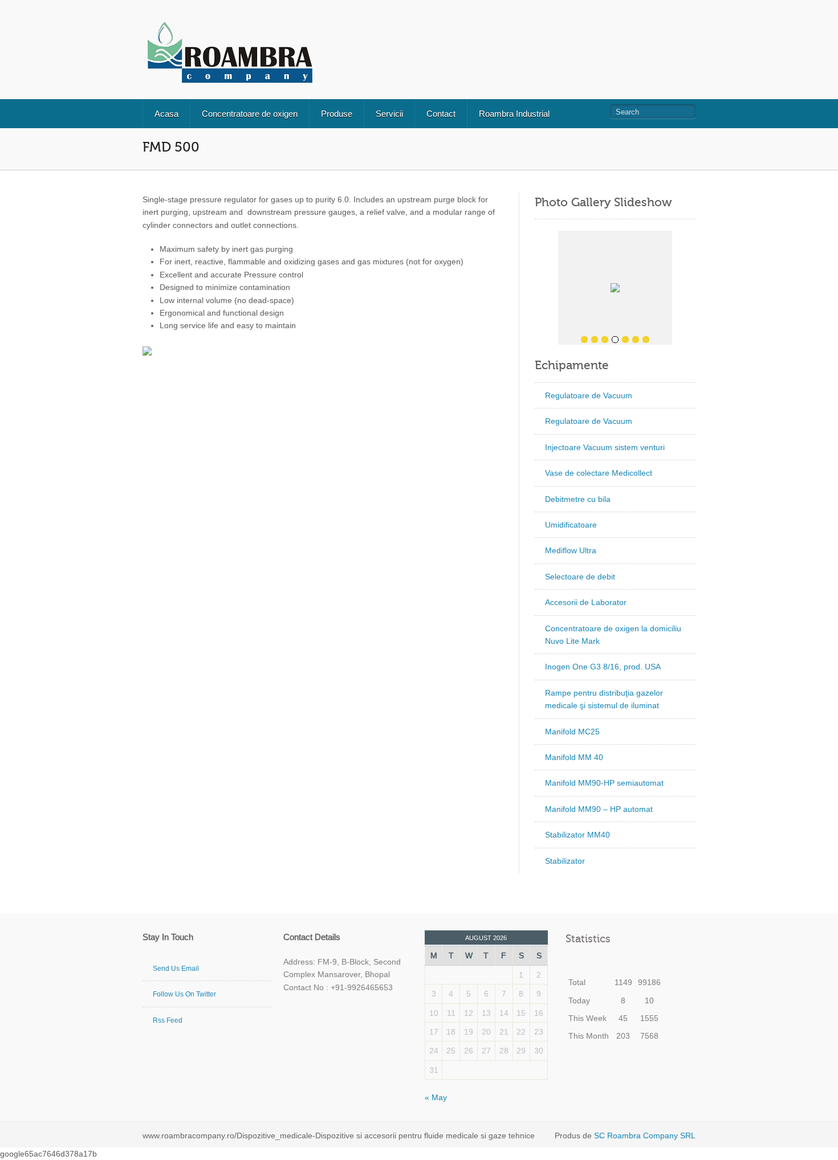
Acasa (166, 114)
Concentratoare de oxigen (250, 114)
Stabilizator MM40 (577, 834)
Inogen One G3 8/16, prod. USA (603, 666)
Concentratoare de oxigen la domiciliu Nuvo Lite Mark (613, 635)
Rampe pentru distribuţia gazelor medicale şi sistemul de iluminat (604, 699)
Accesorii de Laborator (586, 602)
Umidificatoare (571, 524)
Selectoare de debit (580, 576)
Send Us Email (176, 969)
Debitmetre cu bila (578, 499)
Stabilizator (565, 860)
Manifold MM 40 (574, 757)
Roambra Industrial (514, 114)
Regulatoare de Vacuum (588, 395)
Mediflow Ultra (570, 550)
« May (436, 1097)
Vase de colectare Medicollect (598, 472)
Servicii (389, 114)
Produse (336, 114)
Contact (440, 114)
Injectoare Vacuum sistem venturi (605, 447)
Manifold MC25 (572, 731)
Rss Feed (167, 1020)
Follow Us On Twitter (184, 994)
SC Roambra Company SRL (643, 1135)
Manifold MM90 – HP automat (599, 809)
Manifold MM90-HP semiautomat (604, 782)
